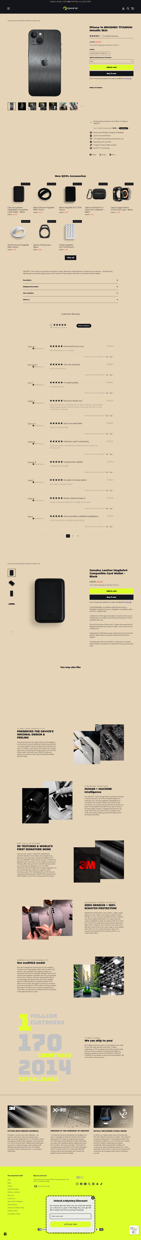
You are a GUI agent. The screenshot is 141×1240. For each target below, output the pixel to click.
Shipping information (31, 286)
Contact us (11, 1198)
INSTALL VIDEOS (14, 1192)
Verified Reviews (13, 1189)
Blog (9, 1183)
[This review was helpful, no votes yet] (107, 357)
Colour (92, 49)
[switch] (134, 1232)
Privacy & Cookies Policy (16, 1208)
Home (10, 20)
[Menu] (137, 1227)
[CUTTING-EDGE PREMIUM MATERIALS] (27, 1116)
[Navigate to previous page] (63, 536)
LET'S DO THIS (70, 1224)
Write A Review (84, 326)
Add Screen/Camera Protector (100, 57)
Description (27, 280)
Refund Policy (12, 1204)
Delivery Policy (13, 1211)
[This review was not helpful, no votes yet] (111, 357)
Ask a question (28, 293)
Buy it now (111, 73)
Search (10, 1186)
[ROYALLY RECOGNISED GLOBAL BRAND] (113, 1116)
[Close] (92, 1197)
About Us (11, 1195)
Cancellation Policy (14, 1214)
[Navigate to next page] (78, 536)
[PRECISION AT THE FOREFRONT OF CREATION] (71, 1116)
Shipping (101, 45)
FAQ (9, 1180)
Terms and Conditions (15, 1201)
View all (70, 258)
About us (26, 299)
